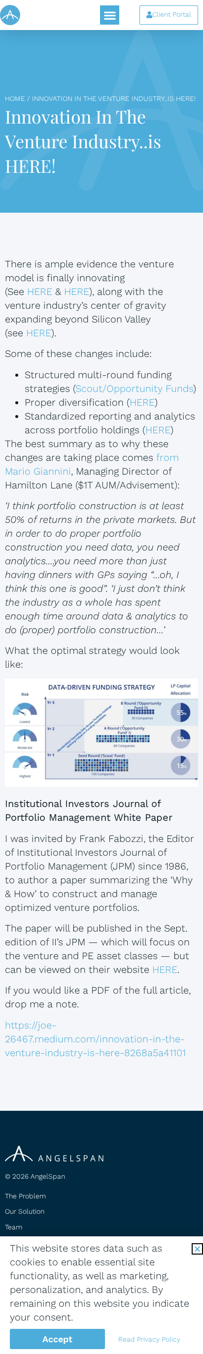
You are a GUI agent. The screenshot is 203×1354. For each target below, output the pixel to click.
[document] (101, 677)
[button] (197, 1249)
